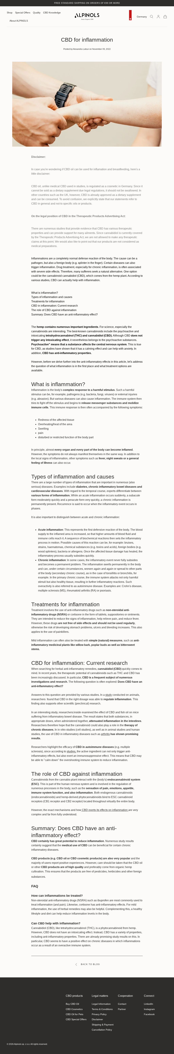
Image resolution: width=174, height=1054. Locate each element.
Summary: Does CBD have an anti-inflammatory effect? (64, 314)
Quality (36, 12)
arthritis (105, 734)
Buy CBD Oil (72, 1004)
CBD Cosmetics (74, 1009)
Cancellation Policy (102, 1029)
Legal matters (100, 995)
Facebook (149, 1014)
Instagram (149, 1009)
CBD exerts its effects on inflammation (104, 810)
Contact (122, 1004)
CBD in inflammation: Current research (54, 305)
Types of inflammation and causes (51, 297)
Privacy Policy (99, 1014)
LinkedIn (148, 1004)
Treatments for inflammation (48, 301)
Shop (9, 12)
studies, (71, 751)
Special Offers (22, 12)
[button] (142, 17)
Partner (122, 1009)
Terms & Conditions (102, 1009)
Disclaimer (97, 1019)
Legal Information (101, 1004)
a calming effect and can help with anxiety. (107, 348)
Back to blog (90, 964)
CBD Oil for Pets (74, 1014)
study (108, 694)
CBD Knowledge (52, 12)
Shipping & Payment (103, 1024)
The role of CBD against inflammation (53, 310)
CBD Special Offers (76, 1019)
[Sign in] (158, 17)
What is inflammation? (44, 292)
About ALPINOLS (19, 20)
